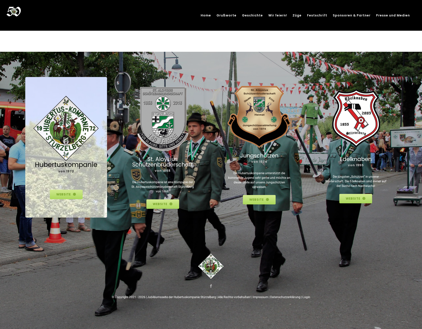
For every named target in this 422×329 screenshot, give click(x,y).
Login (306, 297)
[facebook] (211, 286)
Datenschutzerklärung (285, 297)
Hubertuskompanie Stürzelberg (195, 297)
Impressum (260, 297)
